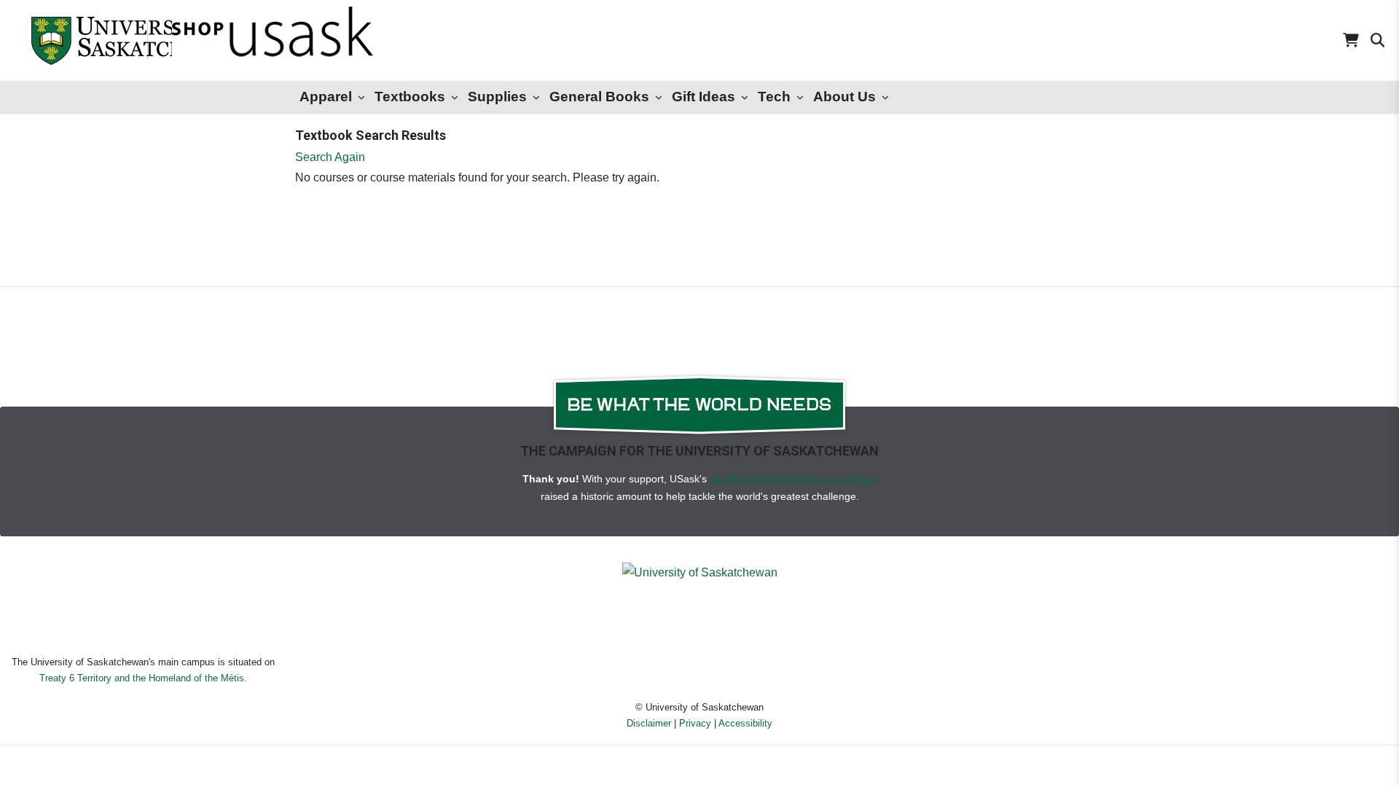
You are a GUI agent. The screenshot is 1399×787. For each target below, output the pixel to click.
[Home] (72, 40)
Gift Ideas (703, 96)
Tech (774, 96)
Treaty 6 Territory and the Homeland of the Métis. (143, 678)
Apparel (325, 96)
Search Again (330, 157)
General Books (599, 96)
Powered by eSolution (700, 768)
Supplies (497, 96)
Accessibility (745, 723)
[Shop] (233, 40)
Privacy (695, 723)
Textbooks (410, 96)
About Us (844, 96)
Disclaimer (649, 723)
